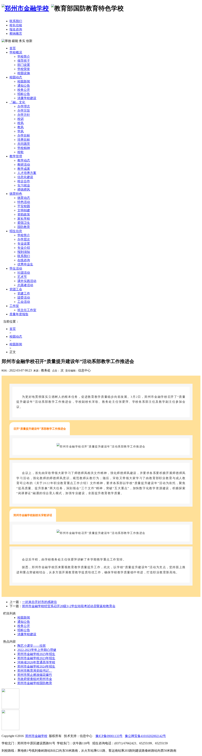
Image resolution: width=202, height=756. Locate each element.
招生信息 (15, 231)
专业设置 (23, 243)
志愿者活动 (25, 285)
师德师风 (23, 189)
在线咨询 (23, 260)
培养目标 (23, 139)
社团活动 (23, 272)
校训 (20, 119)
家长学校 (23, 218)
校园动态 (15, 77)
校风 (20, 123)
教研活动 (23, 164)
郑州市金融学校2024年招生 (36, 666)
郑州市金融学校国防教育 (34, 683)
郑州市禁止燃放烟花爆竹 (34, 674)
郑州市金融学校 (36, 736)
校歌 (20, 152)
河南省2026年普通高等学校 (36, 662)
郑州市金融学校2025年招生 (36, 654)
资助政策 (23, 214)
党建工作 (23, 293)
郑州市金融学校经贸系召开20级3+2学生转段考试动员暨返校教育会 (68, 606)
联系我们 (23, 256)
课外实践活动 (26, 281)
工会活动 (23, 301)
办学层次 (23, 239)
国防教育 (23, 227)
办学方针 (23, 114)
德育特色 (15, 193)
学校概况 (15, 52)
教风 (20, 127)
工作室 (14, 306)
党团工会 (15, 289)
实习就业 (23, 185)
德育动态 (23, 197)
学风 (20, 131)
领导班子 (23, 60)
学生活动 (15, 268)
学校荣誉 (23, 69)
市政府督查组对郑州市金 (34, 679)
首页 (12, 48)
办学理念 (23, 106)
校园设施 (23, 73)
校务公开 (23, 89)
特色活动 (23, 202)
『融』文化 (17, 102)
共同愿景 (23, 143)
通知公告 (23, 85)
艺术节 (22, 276)
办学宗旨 (23, 110)
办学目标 (23, 135)
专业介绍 (23, 247)
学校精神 (23, 148)
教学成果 (23, 168)
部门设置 (23, 64)
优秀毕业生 (25, 264)
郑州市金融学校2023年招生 (36, 658)
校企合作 (23, 181)
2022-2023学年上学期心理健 (36, 650)
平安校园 (23, 206)
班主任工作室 (26, 310)
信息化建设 (25, 177)
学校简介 (23, 56)
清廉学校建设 (26, 98)
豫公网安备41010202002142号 (145, 736)
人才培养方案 (26, 173)
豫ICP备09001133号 (109, 736)
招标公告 (23, 94)
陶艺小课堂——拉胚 (31, 645)
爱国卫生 (23, 222)
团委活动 (23, 297)
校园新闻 (23, 81)
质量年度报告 (18, 314)
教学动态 (23, 160)
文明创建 (23, 210)
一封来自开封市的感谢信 (39, 602)
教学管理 (15, 156)
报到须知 (23, 252)
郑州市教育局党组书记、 (34, 670)
